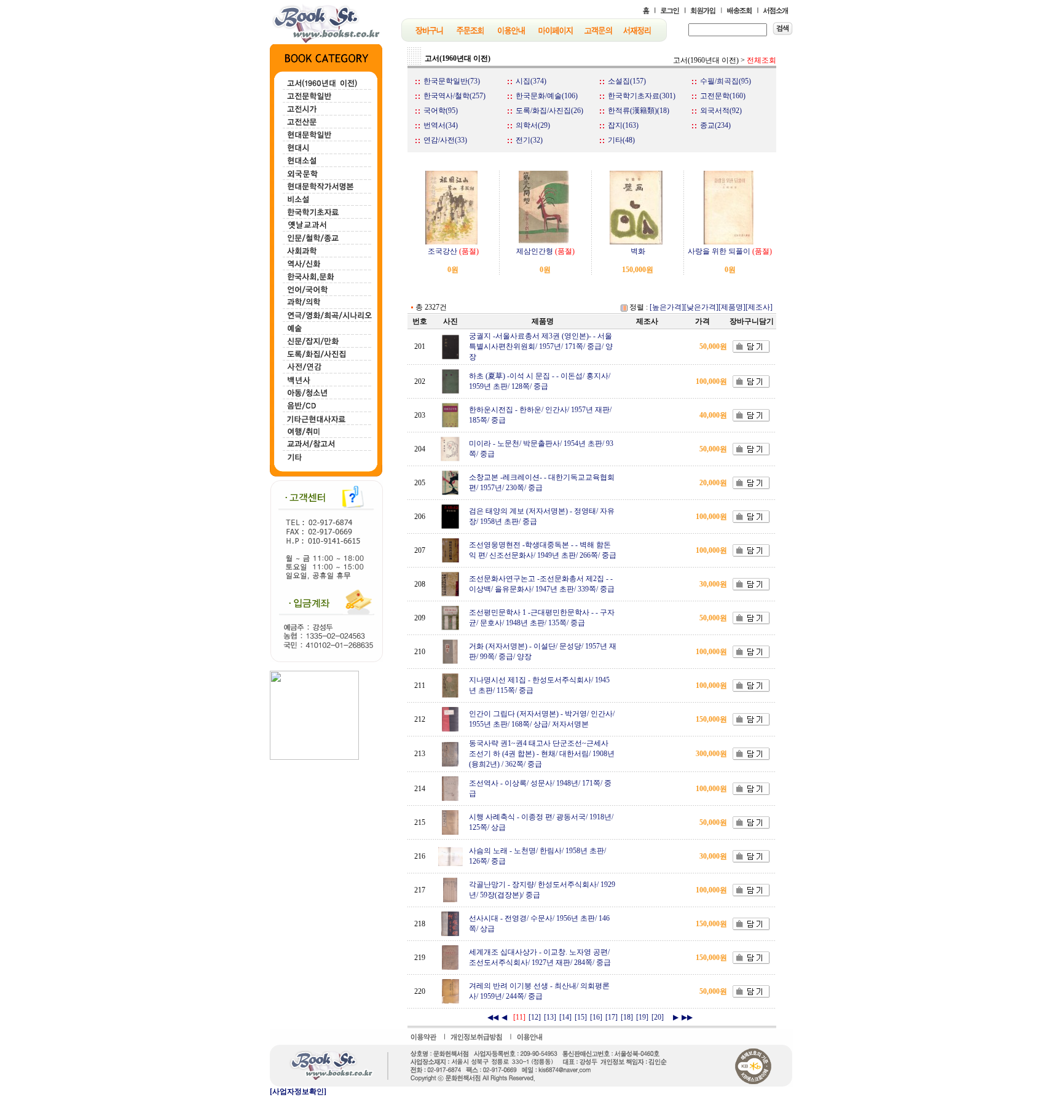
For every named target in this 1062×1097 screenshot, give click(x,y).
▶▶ (687, 1017)
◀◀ (492, 1017)
